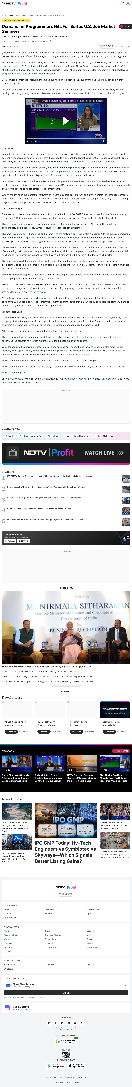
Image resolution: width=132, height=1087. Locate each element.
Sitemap (79, 1078)
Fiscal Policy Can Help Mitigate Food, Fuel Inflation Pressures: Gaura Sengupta (113, 778)
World (23, 41)
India (89, 935)
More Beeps (65, 691)
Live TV (7, 913)
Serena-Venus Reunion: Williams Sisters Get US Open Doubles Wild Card (114, 826)
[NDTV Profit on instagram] (62, 1023)
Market (45, 378)
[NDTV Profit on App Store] (76, 1066)
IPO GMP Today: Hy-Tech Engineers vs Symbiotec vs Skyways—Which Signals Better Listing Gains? (65, 852)
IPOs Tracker (10, 917)
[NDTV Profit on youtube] (75, 1023)
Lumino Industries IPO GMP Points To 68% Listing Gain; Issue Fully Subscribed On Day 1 (114, 855)
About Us (47, 1078)
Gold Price (9, 947)
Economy (91, 931)
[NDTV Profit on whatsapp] (81, 1023)
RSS (86, 1078)
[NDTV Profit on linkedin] (68, 1023)
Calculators (9, 951)
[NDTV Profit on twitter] (56, 1023)
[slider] (66, 138)
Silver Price (50, 947)
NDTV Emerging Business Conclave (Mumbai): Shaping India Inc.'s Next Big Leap (81, 778)
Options (90, 913)
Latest (10, 382)
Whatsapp (8, 969)
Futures (48, 913)
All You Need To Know (15, 722)
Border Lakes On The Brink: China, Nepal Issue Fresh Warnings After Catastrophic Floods (15, 827)
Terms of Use (57, 1078)
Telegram (49, 965)
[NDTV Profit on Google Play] (55, 1066)
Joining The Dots (111, 722)
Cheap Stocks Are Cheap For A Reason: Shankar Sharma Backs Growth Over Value (16, 778)
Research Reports (78, 722)
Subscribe (11, 731)
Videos (90, 943)
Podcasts (91, 965)
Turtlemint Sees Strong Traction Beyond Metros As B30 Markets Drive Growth (48, 778)
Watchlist (49, 909)
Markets (7, 931)
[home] (16, 2)
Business (16, 378)
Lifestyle (8, 943)
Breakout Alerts (94, 909)
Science (49, 943)
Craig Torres (14, 41)
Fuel (103, 378)
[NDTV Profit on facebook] (49, 1023)
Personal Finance (77, 378)
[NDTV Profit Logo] (66, 886)
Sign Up (66, 993)
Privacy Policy (69, 1078)
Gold (108, 378)
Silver (119, 378)
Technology (50, 939)
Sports (90, 939)
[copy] (129, 46)
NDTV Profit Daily (46, 722)
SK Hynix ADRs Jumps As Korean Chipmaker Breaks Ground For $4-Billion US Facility (14, 857)
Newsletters (9, 965)
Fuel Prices (92, 947)
